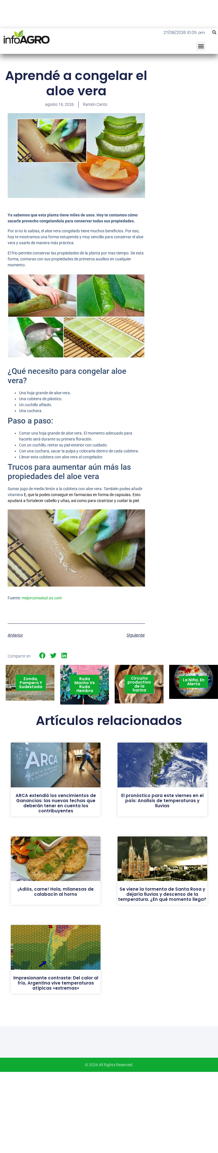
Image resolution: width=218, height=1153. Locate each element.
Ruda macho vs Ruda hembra (84, 685)
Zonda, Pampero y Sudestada (30, 683)
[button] (214, 32)
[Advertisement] (185, 102)
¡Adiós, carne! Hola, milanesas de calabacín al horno (56, 891)
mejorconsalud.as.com (42, 598)
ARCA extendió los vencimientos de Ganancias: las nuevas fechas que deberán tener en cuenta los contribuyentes (56, 803)
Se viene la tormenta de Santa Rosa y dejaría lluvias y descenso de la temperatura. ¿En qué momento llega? (162, 894)
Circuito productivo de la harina (139, 684)
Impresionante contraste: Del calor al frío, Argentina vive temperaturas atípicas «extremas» (55, 983)
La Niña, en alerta (193, 682)
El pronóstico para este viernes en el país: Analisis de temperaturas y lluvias (162, 800)
